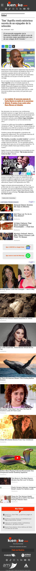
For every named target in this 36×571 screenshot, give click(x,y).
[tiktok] (10, 9)
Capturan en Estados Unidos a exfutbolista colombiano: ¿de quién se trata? (17, 523)
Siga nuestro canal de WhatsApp (15, 255)
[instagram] (13, 9)
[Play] (18, 165)
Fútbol (4, 16)
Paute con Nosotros (18, 550)
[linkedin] (20, 9)
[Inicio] (17, 4)
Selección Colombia (8, 198)
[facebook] (28, 9)
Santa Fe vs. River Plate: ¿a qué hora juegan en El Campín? (18, 515)
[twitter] (17, 9)
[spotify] (6, 9)
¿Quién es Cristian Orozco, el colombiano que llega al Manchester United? (18, 519)
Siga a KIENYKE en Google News (15, 247)
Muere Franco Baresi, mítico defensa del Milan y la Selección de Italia (18, 527)
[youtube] (24, 9)
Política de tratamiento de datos (18, 546)
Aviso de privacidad (18, 544)
